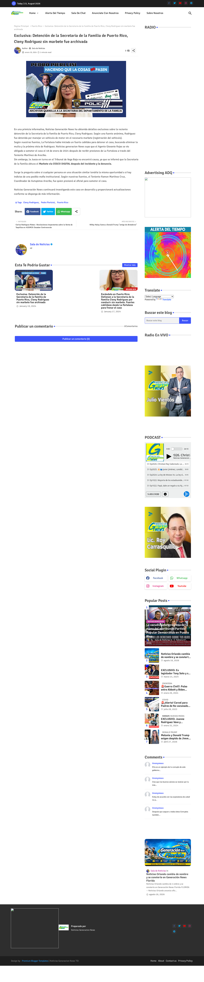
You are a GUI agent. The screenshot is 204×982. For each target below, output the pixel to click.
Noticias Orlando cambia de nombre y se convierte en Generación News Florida (175, 655)
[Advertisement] (168, 113)
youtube (182, 586)
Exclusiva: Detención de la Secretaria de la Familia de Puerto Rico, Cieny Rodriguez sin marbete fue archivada (32, 298)
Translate (166, 299)
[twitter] (175, 3)
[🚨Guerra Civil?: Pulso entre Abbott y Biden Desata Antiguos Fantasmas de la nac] (152, 688)
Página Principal (21, 26)
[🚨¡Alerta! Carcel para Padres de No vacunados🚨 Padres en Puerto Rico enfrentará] (152, 704)
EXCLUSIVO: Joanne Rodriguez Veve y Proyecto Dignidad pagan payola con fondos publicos (175, 720)
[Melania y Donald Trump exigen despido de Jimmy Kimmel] (152, 737)
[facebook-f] (169, 3)
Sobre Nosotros (155, 13)
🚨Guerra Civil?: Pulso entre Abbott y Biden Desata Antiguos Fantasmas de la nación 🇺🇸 (174, 688)
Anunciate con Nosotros (105, 13)
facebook (158, 578)
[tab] (34, 13)
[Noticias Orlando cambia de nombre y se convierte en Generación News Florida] (152, 655)
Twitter (50, 211)
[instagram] (186, 3)
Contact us (171, 960)
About (161, 960)
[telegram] (191, 3)
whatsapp (182, 578)
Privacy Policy (132, 13)
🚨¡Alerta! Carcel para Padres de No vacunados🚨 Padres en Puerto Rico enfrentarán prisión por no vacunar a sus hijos (176, 704)
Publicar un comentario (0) (76, 338)
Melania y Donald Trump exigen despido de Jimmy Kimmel (175, 737)
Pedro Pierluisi (48, 202)
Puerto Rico (37, 26)
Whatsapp (65, 211)
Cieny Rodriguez (31, 202)
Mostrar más (130, 265)
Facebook (34, 211)
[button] (190, 13)
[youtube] (180, 3)
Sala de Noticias (40, 244)
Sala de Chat (78, 13)
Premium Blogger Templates (35, 961)
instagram (158, 586)
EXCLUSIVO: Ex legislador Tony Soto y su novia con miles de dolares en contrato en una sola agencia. (175, 672)
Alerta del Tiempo (55, 13)
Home (32, 13)
